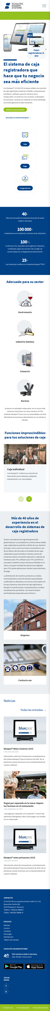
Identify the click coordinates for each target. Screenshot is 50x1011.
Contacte (7, 931)
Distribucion (8, 937)
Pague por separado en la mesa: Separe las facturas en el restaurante (23, 804)
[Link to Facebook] (6, 985)
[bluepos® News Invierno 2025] (25, 730)
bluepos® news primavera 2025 (19, 857)
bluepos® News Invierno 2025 (18, 748)
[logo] (14, 6)
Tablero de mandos (11, 940)
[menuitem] (43, 6)
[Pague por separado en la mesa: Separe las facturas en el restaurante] (25, 785)
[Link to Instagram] (6, 991)
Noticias (7, 925)
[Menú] (44, 5)
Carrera (7, 928)
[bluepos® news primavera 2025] (25, 839)
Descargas (8, 934)
